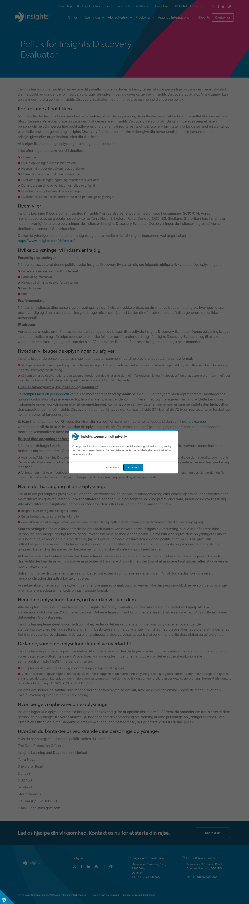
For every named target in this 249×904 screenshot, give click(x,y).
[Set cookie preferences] (7, 896)
